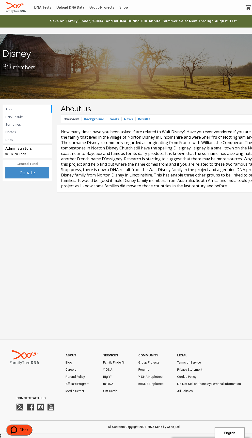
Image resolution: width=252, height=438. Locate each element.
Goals (114, 119)
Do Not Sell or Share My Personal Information (209, 383)
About (10, 109)
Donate (27, 172)
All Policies (185, 391)
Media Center (74, 391)
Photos (10, 132)
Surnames (13, 124)
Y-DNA (98, 21)
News (128, 119)
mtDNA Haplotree (150, 383)
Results (144, 119)
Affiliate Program (77, 383)
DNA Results (14, 117)
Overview (71, 119)
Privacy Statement (189, 369)
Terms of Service (189, 362)
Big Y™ (107, 376)
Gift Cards (110, 391)
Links (9, 139)
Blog (68, 362)
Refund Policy (75, 376)
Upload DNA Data (70, 7)
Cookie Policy (186, 376)
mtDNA (120, 21)
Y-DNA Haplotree (150, 376)
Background (94, 119)
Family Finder (78, 21)
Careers (70, 369)
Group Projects (101, 7)
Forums (143, 369)
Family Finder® (114, 362)
